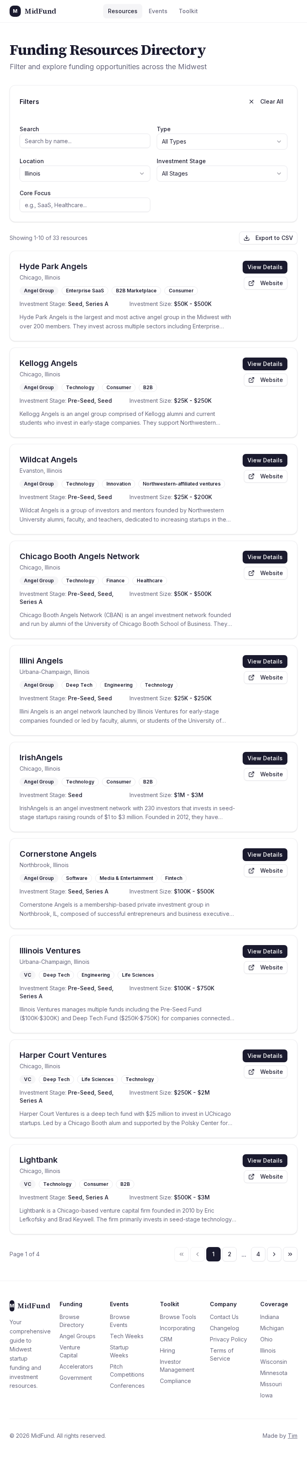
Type (164, 129)
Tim (292, 1435)
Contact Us (224, 1316)
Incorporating (177, 1328)
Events (158, 11)
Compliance (175, 1380)
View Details (265, 267)
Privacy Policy (228, 1339)
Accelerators (76, 1366)
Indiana (269, 1316)
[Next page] (274, 1254)
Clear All (271, 101)
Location (32, 161)
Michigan (272, 1328)
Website (271, 283)
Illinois (268, 1350)
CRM (166, 1339)
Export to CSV (274, 237)
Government (76, 1377)
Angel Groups (78, 1336)
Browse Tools (178, 1316)
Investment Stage (181, 161)
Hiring (167, 1350)
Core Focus (35, 193)
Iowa (266, 1395)
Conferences (127, 1385)
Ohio (266, 1339)
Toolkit (188, 11)
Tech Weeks (127, 1336)
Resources (123, 11)
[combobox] (222, 142)
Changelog (224, 1328)
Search (29, 129)
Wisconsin (273, 1361)
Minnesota (273, 1372)
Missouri (271, 1384)
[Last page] (290, 1254)
